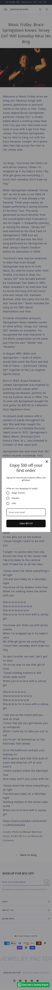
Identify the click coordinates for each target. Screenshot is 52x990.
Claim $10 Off (26, 523)
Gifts (14, 503)
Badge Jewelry (18, 492)
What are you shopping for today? (22, 488)
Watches (15, 498)
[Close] (46, 461)
